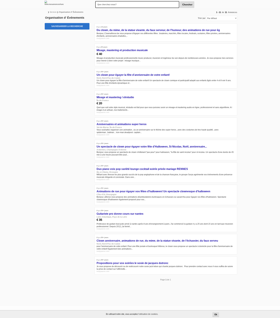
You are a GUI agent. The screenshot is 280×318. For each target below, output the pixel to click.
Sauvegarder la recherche (67, 26)
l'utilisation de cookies (148, 314)
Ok (215, 314)
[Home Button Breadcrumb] (46, 12)
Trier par (202, 18)
